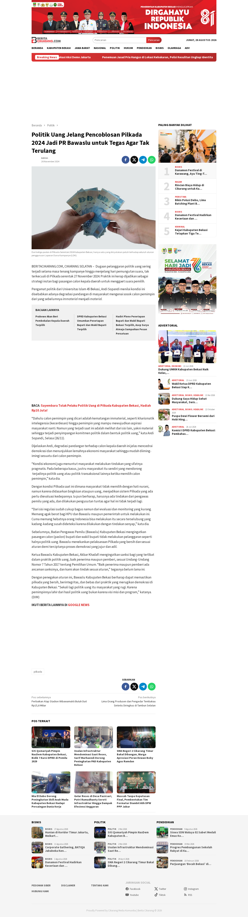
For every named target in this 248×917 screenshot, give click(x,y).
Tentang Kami (99, 885)
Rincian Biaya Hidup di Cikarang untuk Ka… (189, 186)
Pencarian (154, 40)
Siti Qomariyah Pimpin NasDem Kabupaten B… (128, 834)
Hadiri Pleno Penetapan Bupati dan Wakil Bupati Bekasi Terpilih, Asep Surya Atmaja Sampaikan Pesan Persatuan (132, 325)
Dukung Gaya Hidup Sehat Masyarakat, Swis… (189, 400)
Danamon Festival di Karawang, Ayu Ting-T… (191, 171)
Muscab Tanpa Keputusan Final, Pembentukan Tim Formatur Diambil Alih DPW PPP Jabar (134, 801)
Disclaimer (68, 885)
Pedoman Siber (41, 885)
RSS (190, 895)
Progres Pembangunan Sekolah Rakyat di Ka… (191, 849)
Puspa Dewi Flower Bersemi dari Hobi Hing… (193, 417)
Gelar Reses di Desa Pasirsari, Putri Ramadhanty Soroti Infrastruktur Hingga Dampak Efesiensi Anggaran (93, 801)
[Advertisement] (124, 90)
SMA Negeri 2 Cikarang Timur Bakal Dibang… (131, 864)
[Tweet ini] (134, 160)
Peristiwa (180, 196)
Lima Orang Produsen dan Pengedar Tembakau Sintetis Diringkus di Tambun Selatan (129, 701)
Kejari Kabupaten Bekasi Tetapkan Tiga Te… (191, 231)
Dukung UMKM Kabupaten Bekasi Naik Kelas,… (183, 371)
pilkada (38, 671)
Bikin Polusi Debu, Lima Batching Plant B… (190, 201)
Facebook (135, 889)
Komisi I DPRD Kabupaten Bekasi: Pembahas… (193, 432)
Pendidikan (176, 829)
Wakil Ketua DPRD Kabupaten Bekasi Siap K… (191, 385)
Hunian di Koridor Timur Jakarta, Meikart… (67, 834)
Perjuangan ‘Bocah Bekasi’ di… (190, 864)
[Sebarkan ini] (125, 160)
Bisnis (178, 167)
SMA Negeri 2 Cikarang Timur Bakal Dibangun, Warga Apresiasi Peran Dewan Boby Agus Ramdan (135, 756)
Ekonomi (176, 366)
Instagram (193, 889)
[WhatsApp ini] (152, 160)
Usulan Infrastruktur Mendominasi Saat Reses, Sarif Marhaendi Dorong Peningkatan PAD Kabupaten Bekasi (92, 758)
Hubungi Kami (40, 891)
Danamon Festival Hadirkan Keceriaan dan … (193, 216)
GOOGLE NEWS (79, 605)
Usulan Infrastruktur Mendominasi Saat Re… (130, 849)
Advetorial (164, 366)
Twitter (162, 889)
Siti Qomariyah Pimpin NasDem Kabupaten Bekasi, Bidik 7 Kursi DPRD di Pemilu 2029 (49, 756)
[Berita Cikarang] (46, 40)
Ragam (178, 182)
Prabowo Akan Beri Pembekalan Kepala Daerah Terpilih (52, 321)
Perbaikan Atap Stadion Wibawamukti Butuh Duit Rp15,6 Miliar (59, 701)
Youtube (134, 895)
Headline (198, 395)
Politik (112, 829)
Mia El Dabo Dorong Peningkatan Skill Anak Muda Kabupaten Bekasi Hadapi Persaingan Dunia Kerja (50, 801)
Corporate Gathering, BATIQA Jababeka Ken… (65, 849)
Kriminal (180, 226)
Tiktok (162, 895)
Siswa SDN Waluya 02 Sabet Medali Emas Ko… (193, 834)
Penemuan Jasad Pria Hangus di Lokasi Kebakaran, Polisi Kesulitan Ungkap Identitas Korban (136, 57)
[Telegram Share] (143, 160)
